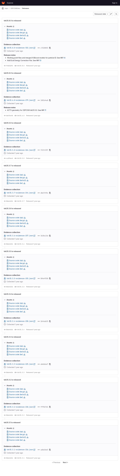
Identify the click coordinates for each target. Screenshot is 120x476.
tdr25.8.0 (20, 66)
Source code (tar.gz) (17, 33)
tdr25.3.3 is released (12, 337)
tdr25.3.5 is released (12, 251)
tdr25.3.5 (20, 287)
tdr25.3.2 (20, 415)
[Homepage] (3, 3)
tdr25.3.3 (20, 372)
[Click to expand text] (38, 48)
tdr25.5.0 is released (12, 123)
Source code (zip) (16, 30)
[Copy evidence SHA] (50, 48)
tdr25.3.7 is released (12, 166)
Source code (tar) (16, 38)
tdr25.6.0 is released (12, 73)
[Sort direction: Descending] (111, 14)
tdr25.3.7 (20, 201)
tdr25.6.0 (20, 116)
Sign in (114, 3)
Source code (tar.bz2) (17, 35)
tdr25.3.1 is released (12, 422)
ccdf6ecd (9, 158)
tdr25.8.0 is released (12, 21)
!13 (40, 60)
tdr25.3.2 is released (12, 380)
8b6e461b (9, 201)
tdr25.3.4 (20, 330)
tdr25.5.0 (20, 158)
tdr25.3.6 (20, 244)
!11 (45, 110)
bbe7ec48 (9, 116)
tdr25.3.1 (20, 458)
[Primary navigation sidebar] (3, 8)
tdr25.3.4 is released (12, 294)
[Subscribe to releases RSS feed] (116, 14)
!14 (64, 58)
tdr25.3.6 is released (12, 208)
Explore (10, 3)
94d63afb (9, 66)
